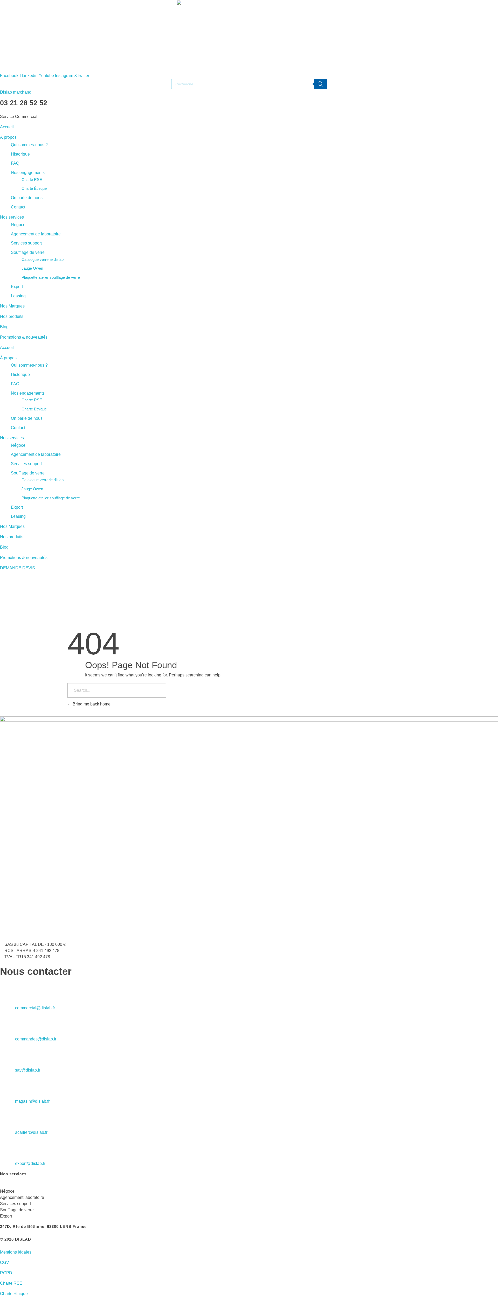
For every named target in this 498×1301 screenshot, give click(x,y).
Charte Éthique (34, 188)
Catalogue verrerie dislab (43, 259)
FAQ (15, 163)
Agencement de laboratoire (36, 234)
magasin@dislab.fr (32, 1101)
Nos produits (11, 316)
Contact (18, 207)
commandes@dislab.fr (35, 1039)
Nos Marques (12, 306)
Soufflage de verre (28, 252)
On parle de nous (27, 197)
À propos (8, 137)
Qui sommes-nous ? (29, 145)
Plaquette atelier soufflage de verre (51, 277)
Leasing (18, 296)
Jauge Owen (32, 268)
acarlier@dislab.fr (31, 1132)
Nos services (12, 217)
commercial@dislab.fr (35, 1008)
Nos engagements (28, 172)
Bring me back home (91, 704)
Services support (26, 243)
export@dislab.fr (30, 1163)
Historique (20, 154)
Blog (4, 327)
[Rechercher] (320, 84)
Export (17, 286)
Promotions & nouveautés (23, 337)
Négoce (18, 224)
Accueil (7, 127)
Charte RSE (32, 179)
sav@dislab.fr (27, 1070)
